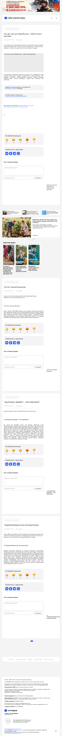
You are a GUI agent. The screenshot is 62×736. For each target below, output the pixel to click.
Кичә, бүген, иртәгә (11, 29)
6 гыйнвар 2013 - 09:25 (9, 39)
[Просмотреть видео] (9, 255)
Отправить (38, 178)
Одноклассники (11, 106)
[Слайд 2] (29, 239)
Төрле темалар (48, 659)
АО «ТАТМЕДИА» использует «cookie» (14, 730)
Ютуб (5, 106)
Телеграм (20, 105)
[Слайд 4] (32, 239)
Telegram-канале (11, 88)
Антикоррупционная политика (13, 729)
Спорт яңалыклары (11, 282)
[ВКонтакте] (6, 153)
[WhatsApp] (18, 153)
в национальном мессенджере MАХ (16, 96)
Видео (30, 659)
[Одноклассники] (10, 153)
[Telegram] (14, 153)
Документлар (38, 659)
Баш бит (11, 659)
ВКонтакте (26, 105)
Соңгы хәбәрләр (21, 659)
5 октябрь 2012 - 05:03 (9, 405)
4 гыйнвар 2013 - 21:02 (9, 290)
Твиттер (18, 106)
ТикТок (31, 105)
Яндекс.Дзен (24, 106)
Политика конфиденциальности (13, 733)
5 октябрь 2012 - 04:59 (9, 528)
